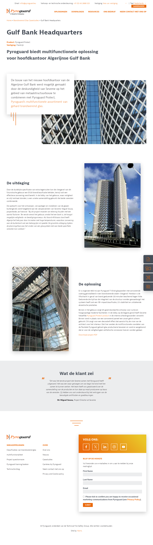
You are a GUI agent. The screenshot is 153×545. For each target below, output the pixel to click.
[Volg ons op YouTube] (123, 447)
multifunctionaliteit (15, 455)
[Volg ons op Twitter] (95, 447)
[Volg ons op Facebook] (86, 447)
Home (9, 20)
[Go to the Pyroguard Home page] (19, 12)
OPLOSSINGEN (60, 12)
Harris (79, 531)
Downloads (77, 12)
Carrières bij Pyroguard (52, 464)
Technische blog (13, 469)
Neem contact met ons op (133, 12)
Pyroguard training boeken (18, 464)
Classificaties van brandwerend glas (21, 450)
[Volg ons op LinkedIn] (105, 447)
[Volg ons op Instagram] (114, 447)
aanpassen (138, 6)
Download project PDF (88, 335)
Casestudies (47, 459)
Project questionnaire (15, 459)
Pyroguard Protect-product (98, 316)
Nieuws (46, 455)
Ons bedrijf (110, 12)
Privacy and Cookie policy (53, 474)
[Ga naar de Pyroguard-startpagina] (19, 437)
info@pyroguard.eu (28, 3)
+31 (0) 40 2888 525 (82, 3)
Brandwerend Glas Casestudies (26, 20)
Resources (93, 12)
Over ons (46, 450)
